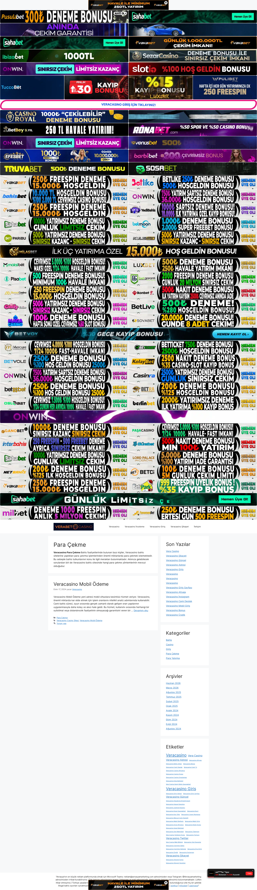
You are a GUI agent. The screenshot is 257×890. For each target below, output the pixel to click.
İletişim (197, 526)
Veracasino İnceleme (134, 526)
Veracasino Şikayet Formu (174, 860)
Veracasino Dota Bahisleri (174, 781)
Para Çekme (62, 618)
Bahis (169, 640)
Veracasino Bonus (175, 610)
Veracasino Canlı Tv (190, 767)
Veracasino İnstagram (177, 596)
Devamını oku (141, 610)
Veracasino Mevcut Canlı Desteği (177, 818)
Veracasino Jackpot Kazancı (175, 808)
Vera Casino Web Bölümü (174, 842)
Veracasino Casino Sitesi (68, 620)
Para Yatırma (173, 658)
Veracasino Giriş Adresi (174, 794)
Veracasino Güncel (176, 560)
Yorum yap (61, 623)
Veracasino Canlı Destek (179, 601)
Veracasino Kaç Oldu (173, 814)
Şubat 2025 (172, 701)
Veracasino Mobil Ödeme (81, 584)
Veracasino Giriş (157, 526)
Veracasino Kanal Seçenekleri (176, 811)
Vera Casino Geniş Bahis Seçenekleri (178, 784)
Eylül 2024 (171, 724)
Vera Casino (172, 551)
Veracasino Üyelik (175, 615)
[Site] (64, 182)
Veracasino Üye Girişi (194, 849)
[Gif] (128, 251)
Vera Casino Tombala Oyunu (175, 835)
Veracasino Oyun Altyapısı (175, 825)
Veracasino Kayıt (192, 811)
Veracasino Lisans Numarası (190, 814)
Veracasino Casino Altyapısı (175, 771)
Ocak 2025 (172, 706)
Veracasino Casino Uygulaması (176, 777)
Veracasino (114, 526)
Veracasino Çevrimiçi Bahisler (176, 849)
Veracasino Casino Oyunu (174, 774)
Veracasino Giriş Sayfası (179, 587)
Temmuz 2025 (173, 697)
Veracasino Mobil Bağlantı (175, 821)
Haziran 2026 (173, 683)
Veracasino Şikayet (180, 526)
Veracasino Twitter (177, 838)
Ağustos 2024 (173, 728)
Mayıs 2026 (172, 687)
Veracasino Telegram (192, 831)
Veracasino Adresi (176, 565)
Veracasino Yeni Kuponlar (192, 842)
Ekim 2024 (171, 719)
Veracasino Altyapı (176, 592)
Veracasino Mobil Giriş (178, 605)
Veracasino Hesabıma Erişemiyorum (178, 801)
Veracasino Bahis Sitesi (174, 764)
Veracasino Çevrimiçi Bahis (175, 846)
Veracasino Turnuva (192, 835)
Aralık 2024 (172, 710)
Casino (169, 644)
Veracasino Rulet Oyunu (193, 825)
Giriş (168, 649)
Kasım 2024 (172, 715)
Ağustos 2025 (173, 692)
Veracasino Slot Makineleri (175, 831)
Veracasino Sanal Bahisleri (175, 828)
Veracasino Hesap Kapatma (175, 804)
